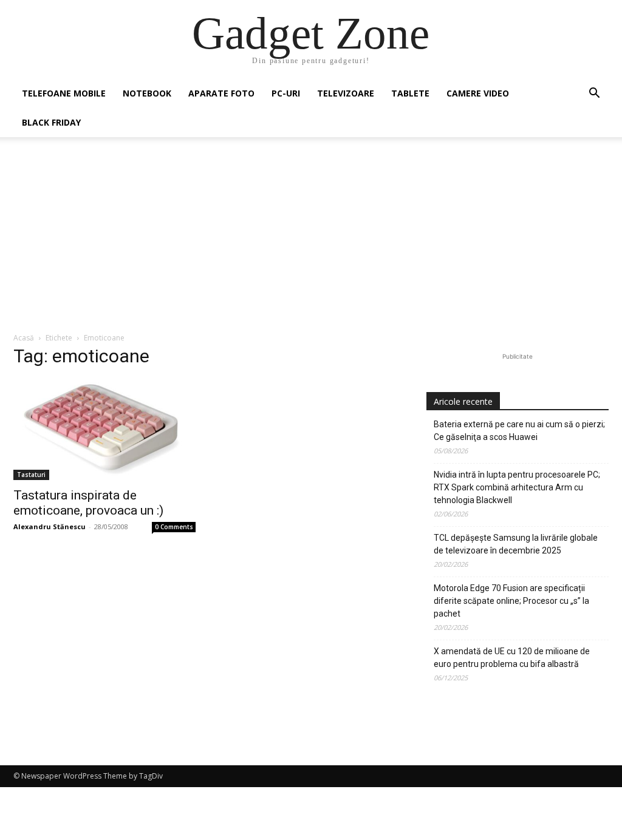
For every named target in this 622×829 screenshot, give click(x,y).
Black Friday (51, 122)
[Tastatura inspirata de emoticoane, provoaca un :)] (104, 429)
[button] (594, 94)
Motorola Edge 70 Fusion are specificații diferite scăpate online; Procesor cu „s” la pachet (511, 600)
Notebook (147, 93)
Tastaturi (31, 474)
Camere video (477, 93)
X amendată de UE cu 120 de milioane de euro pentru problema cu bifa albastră (512, 657)
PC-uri (286, 93)
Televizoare (345, 93)
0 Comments (174, 527)
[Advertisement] (311, 241)
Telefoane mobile (64, 93)
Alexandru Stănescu (49, 526)
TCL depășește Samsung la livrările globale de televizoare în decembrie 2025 (516, 544)
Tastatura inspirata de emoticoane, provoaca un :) (88, 503)
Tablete (410, 93)
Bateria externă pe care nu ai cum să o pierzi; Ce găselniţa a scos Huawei (519, 430)
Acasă (23, 338)
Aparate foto (221, 93)
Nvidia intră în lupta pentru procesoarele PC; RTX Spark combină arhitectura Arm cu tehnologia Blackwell (517, 487)
